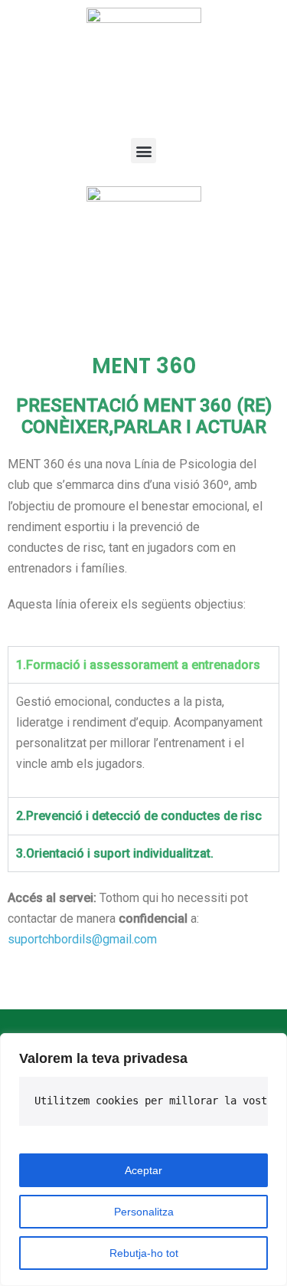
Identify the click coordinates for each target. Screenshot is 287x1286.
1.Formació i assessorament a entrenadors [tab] (138, 665)
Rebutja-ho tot (143, 1253)
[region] (143, 1159)
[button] (143, 150)
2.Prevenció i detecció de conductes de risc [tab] (139, 816)
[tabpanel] (143, 740)
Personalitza (144, 1212)
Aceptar (143, 1170)
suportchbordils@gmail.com (82, 939)
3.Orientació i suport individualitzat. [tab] (115, 853)
